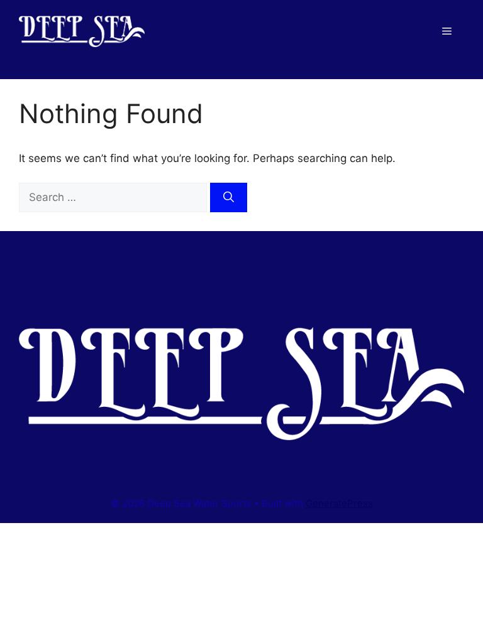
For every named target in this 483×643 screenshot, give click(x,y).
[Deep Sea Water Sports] (82, 30)
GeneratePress (339, 503)
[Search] (228, 198)
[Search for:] (114, 197)
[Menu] (447, 31)
